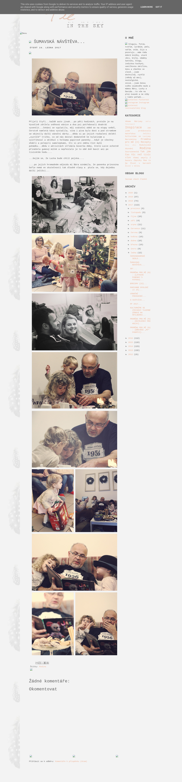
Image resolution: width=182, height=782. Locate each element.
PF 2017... (135, 304)
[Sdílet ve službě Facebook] (45, 662)
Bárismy (138, 121)
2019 (131, 197)
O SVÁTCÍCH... (137, 300)
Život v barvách (140, 163)
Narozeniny (130, 139)
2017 (131, 205)
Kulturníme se (133, 136)
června (135, 232)
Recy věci (130, 145)
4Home (128, 121)
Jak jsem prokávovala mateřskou (138, 131)
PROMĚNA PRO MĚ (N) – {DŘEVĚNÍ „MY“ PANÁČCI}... (140, 330)
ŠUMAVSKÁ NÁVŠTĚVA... (137, 263)
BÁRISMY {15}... (138, 283)
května (135, 236)
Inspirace (133, 127)
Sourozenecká (132, 152)
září (133, 220)
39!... (133, 268)
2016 (131, 338)
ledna (134, 253)
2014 (131, 346)
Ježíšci (147, 134)
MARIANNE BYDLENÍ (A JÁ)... (139, 288)
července (136, 228)
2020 (131, 193)
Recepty (146, 142)
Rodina (42, 667)
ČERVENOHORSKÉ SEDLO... (137, 257)
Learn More (146, 7)
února (134, 249)
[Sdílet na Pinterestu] (47, 662)
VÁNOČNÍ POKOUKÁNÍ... (138, 295)
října (134, 216)
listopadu (136, 212)
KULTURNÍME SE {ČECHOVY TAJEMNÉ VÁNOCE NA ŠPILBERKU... (140, 311)
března (135, 244)
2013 (131, 350)
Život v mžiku (132, 166)
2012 (131, 354)
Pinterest (143, 100)
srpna (134, 224)
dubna (134, 240)
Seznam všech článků (136, 179)
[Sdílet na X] (42, 662)
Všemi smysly (140, 158)
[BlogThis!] (39, 662)
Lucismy (147, 136)
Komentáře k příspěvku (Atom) (71, 761)
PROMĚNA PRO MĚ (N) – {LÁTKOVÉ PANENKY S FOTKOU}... (140, 276)
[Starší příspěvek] (117, 757)
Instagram (143, 102)
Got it (159, 7)
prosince (136, 208)
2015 (131, 342)
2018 (131, 201)
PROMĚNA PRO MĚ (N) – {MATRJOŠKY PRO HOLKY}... (140, 321)
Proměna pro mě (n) (138, 141)
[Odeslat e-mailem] (36, 662)
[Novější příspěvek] (31, 757)
